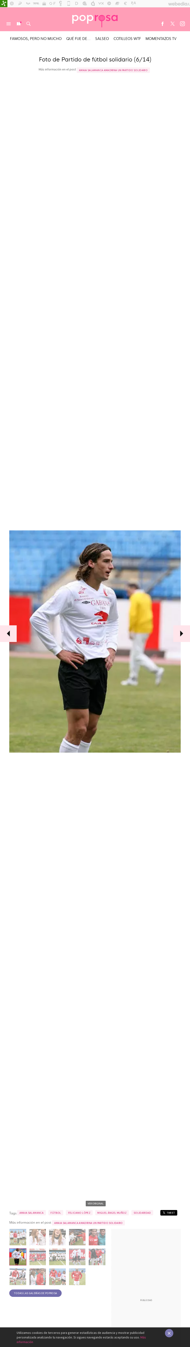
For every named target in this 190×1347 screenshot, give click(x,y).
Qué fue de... (78, 38)
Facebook (162, 23)
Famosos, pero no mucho (36, 38)
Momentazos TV (161, 38)
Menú (8, 23)
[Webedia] (179, 3)
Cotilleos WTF (127, 38)
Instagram (182, 23)
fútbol (56, 1212)
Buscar (28, 23)
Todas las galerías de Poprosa (35, 1293)
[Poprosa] (95, 19)
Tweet (171, 1212)
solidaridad (142, 1212)
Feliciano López (79, 1212)
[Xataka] (3, 3)
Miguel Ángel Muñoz (112, 1212)
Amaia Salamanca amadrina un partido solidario (113, 70)
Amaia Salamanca (31, 1212)
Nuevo (18, 23)
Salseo (102, 38)
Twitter (172, 23)
